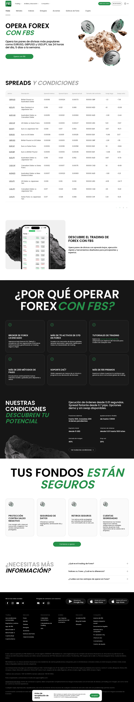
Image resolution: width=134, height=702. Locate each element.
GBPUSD (12, 140)
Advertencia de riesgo (13, 682)
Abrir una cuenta (104, 3)
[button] (98, 563)
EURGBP (12, 152)
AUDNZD (12, 173)
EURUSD (12, 135)
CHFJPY (12, 197)
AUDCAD (12, 115)
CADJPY (12, 189)
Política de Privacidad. (71, 697)
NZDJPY (12, 107)
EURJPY (11, 129)
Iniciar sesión (117, 3)
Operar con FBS (19, 56)
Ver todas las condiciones (81, 450)
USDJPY (12, 181)
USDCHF (12, 123)
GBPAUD (12, 100)
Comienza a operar (67, 544)
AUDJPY (12, 158)
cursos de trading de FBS (109, 339)
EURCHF (12, 146)
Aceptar (95, 695)
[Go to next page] (126, 207)
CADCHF (12, 165)
